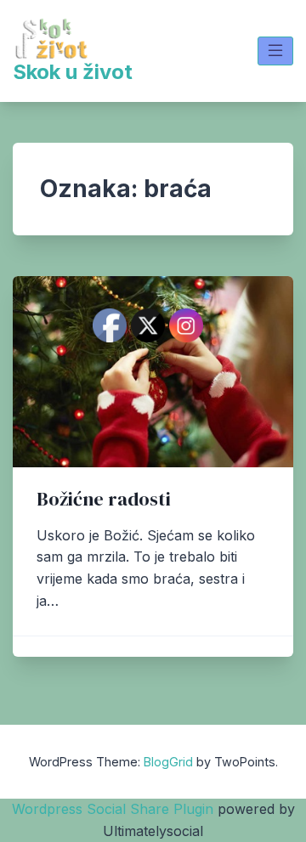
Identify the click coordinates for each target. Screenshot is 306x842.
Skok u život (73, 71)
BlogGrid (168, 761)
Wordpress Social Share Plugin (115, 808)
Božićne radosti (104, 499)
